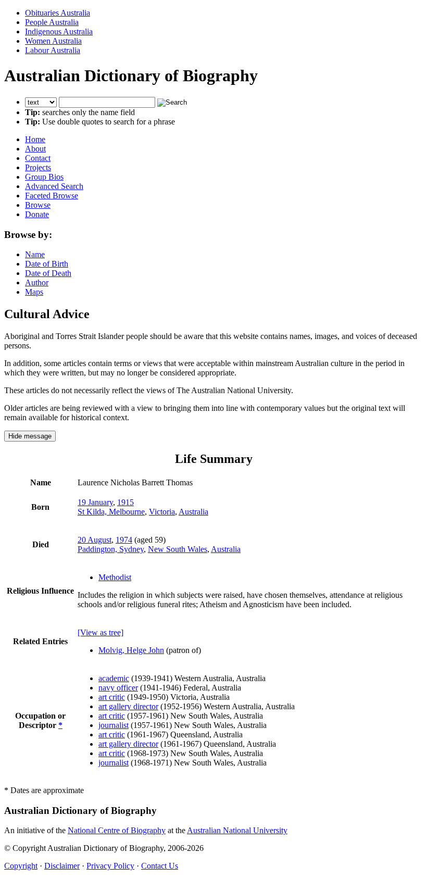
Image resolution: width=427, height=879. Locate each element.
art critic (111, 697)
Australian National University (237, 830)
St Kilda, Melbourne (111, 511)
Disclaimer (62, 865)
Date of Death (48, 273)
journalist (113, 725)
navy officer (118, 687)
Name (35, 254)
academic (113, 678)
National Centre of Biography (117, 830)
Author (36, 282)
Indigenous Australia (59, 31)
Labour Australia (52, 50)
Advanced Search (54, 186)
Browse (38, 204)
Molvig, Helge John (131, 650)
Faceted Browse (51, 195)
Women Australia (53, 40)
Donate (37, 214)
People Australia (52, 22)
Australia (193, 511)
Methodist (114, 577)
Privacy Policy (110, 865)
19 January (95, 502)
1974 (124, 539)
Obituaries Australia (57, 12)
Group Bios (44, 176)
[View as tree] (100, 632)
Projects (38, 167)
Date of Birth (46, 263)
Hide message (30, 436)
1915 (125, 502)
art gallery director (128, 706)
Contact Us (159, 865)
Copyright (20, 865)
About (35, 148)
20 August (94, 539)
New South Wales (177, 549)
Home (35, 139)
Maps (34, 291)
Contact (38, 158)
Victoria (162, 511)
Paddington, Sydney (111, 549)
